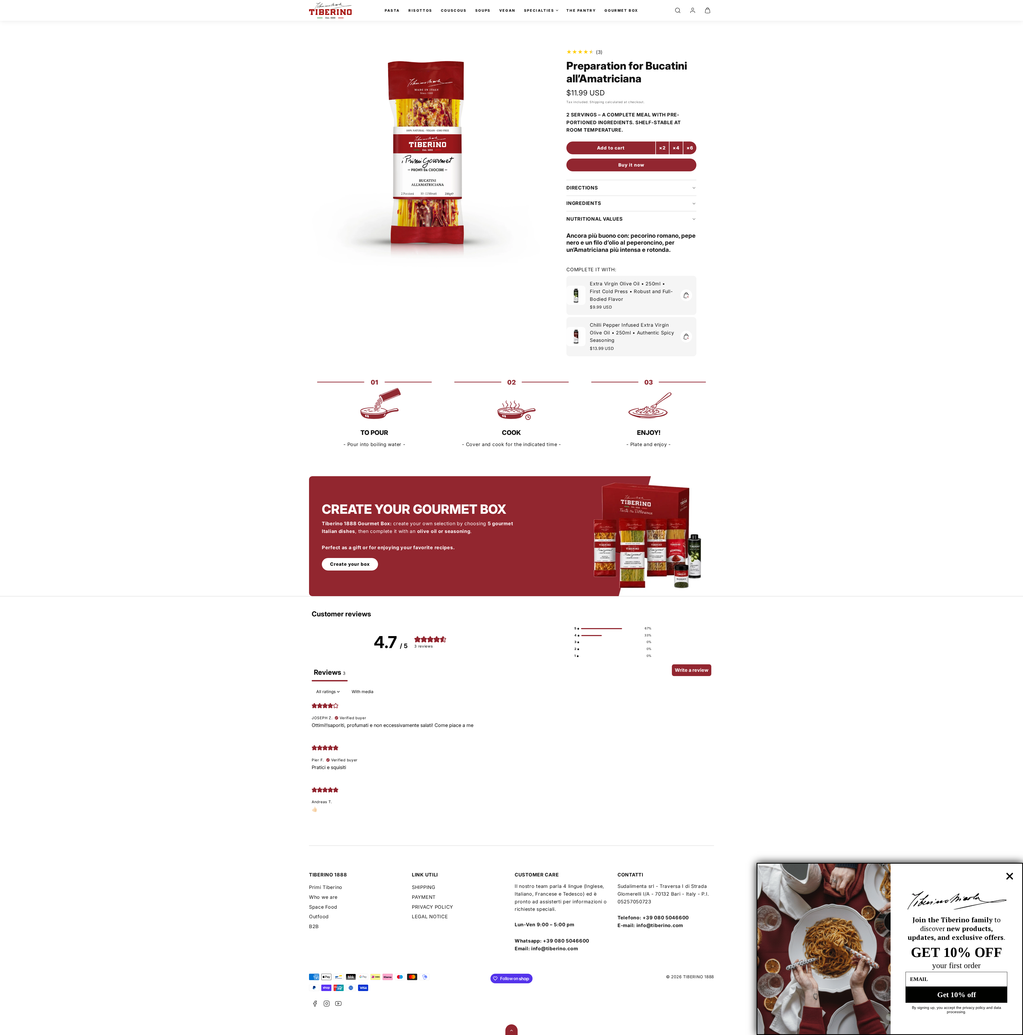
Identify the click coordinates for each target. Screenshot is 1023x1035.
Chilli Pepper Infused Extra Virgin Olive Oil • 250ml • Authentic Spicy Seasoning (632, 332)
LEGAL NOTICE (430, 916)
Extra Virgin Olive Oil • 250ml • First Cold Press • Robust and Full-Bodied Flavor (631, 291)
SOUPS (483, 10)
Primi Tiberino (325, 887)
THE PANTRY (581, 10)
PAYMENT (424, 897)
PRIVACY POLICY (432, 907)
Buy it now (631, 165)
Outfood (319, 916)
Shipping (597, 102)
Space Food (323, 907)
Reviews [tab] (330, 672)
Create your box (350, 564)
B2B (314, 926)
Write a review (691, 670)
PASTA (392, 10)
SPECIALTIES (539, 10)
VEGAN (507, 10)
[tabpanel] (511, 753)
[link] (692, 10)
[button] (677, 10)
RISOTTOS (420, 10)
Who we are (323, 897)
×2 (662, 148)
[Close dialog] (1009, 876)
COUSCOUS (454, 10)
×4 (676, 148)
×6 (690, 148)
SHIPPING (423, 887)
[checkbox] (362, 691)
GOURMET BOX (621, 10)
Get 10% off (956, 994)
